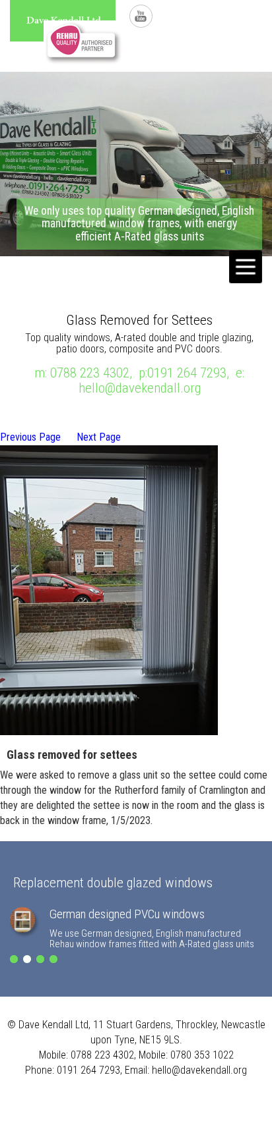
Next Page (99, 437)
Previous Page (30, 437)
